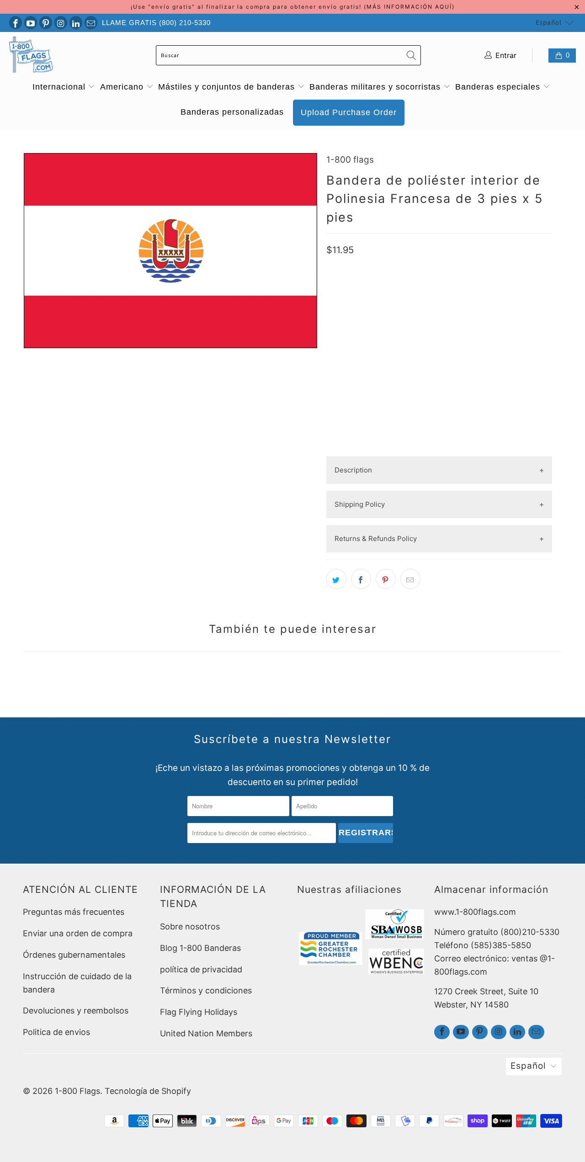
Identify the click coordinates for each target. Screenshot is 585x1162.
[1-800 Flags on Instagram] (60, 22)
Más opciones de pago (439, 449)
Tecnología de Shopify (148, 1091)
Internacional (60, 86)
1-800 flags (350, 159)
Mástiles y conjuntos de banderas (228, 86)
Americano (123, 86)
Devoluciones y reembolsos (75, 1010)
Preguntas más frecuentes (73, 912)
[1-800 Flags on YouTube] (30, 22)
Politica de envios (56, 1032)
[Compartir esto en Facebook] (361, 579)
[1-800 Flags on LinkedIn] (75, 22)
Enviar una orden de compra (78, 933)
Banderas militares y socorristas (376, 86)
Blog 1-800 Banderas (200, 948)
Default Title (353, 322)
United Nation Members (206, 1033)
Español (549, 22)
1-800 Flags (77, 1091)
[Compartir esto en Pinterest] (386, 579)
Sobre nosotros (190, 926)
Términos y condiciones (206, 990)
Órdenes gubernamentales (74, 955)
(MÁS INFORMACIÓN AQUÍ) (409, 6)
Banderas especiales (499, 86)
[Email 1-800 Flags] (91, 22)
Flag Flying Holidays (198, 1012)
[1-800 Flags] (31, 55)
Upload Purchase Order (349, 112)
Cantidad (342, 351)
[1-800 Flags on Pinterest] (45, 22)
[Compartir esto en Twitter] (336, 579)
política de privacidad (201, 969)
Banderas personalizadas (232, 112)
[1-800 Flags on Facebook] (15, 22)
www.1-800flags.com (475, 912)
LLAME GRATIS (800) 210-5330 (156, 23)
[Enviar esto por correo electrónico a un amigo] (410, 579)
